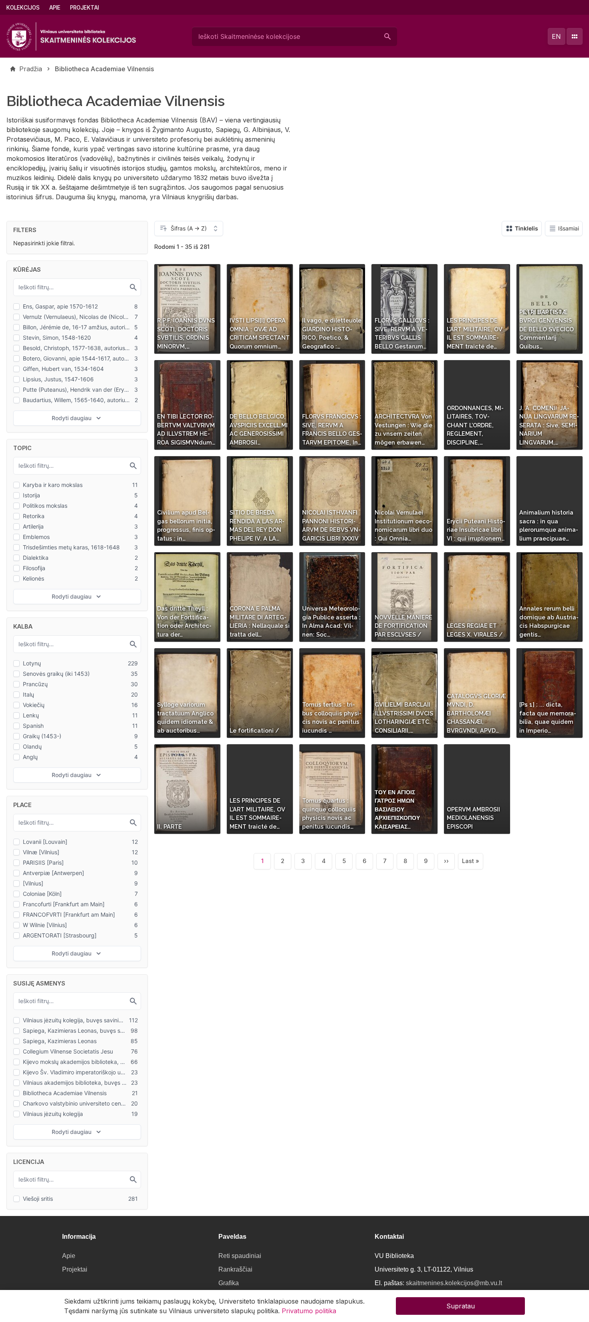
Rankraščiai (235, 1269)
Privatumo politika (309, 1311)
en (556, 36)
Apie (55, 7)
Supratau (460, 1306)
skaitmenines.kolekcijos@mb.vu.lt (454, 1283)
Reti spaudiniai (239, 1255)
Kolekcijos (23, 7)
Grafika (228, 1283)
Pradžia (30, 69)
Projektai (84, 7)
